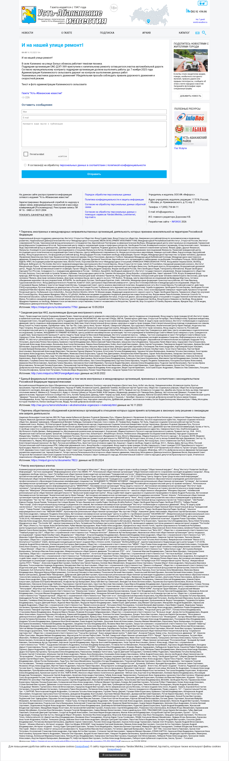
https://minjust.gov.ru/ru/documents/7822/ (54, 460)
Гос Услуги (180, 148)
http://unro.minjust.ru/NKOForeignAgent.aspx (55, 373)
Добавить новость (190, 96)
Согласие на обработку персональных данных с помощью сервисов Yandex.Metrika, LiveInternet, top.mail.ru (110, 215)
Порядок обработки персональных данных (108, 194)
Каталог (184, 32)
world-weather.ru (200, 22)
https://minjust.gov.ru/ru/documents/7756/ (54, 307)
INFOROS (176, 221)
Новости (27, 32)
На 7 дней (200, 19)
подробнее (82, 746)
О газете (66, 32)
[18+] (64, 15)
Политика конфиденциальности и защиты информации (114, 199)
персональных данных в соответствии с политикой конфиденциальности (103, 165)
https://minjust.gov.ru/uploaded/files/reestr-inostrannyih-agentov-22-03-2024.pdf (76, 741)
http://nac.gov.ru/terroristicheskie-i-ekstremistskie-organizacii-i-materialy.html (74, 405)
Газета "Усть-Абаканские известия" (42, 93)
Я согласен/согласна (114, 755)
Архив (146, 32)
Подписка (107, 32)
